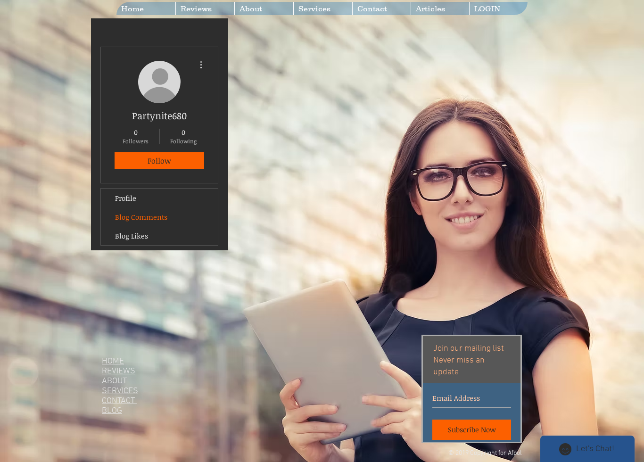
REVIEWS (118, 371)
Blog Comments (141, 217)
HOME (113, 361)
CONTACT (119, 401)
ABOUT (114, 381)
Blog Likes (131, 235)
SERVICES (120, 391)
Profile (125, 198)
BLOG (112, 411)
